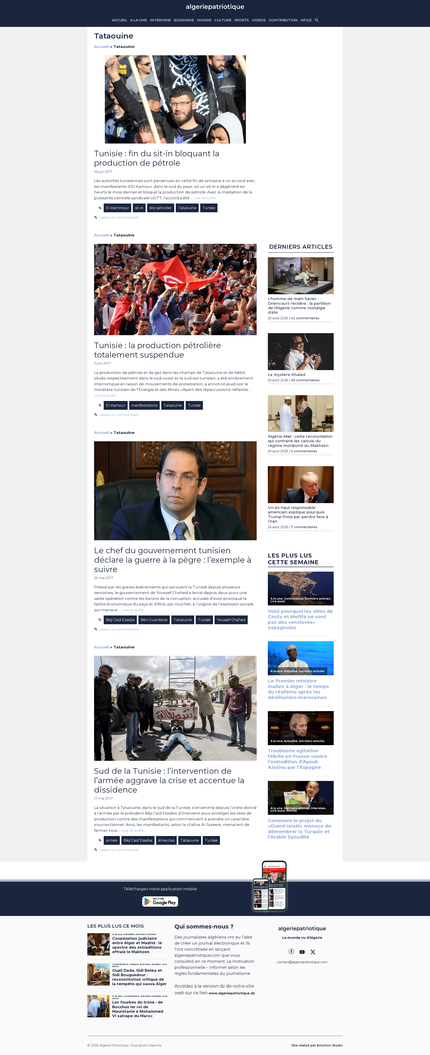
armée (112, 840)
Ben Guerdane (154, 620)
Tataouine (187, 208)
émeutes (166, 840)
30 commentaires (305, 380)
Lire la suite (205, 198)
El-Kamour (115, 405)
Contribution (283, 20)
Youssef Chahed (231, 620)
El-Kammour (117, 208)
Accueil (119, 20)
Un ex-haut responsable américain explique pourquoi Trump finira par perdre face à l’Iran (298, 514)
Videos (259, 20)
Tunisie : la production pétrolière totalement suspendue (157, 350)
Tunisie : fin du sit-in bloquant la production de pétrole (156, 158)
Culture (223, 20)
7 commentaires (304, 527)
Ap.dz (306, 20)
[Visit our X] (312, 952)
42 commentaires (305, 318)
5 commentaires (304, 451)
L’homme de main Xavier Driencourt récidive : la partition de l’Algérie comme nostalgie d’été (299, 305)
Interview (160, 20)
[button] (316, 20)
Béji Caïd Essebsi (120, 620)
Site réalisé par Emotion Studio (317, 1045)
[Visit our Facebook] (291, 952)
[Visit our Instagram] (302, 952)
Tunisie (208, 208)
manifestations (144, 405)
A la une (138, 20)
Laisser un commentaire (119, 217)
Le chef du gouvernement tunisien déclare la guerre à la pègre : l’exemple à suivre (173, 560)
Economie (184, 20)
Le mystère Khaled (286, 374)
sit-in (139, 208)
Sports (241, 20)
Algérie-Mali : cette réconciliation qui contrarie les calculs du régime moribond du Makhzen (300, 441)
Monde (204, 20)
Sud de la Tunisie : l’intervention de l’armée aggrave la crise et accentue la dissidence (169, 780)
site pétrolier (160, 208)
